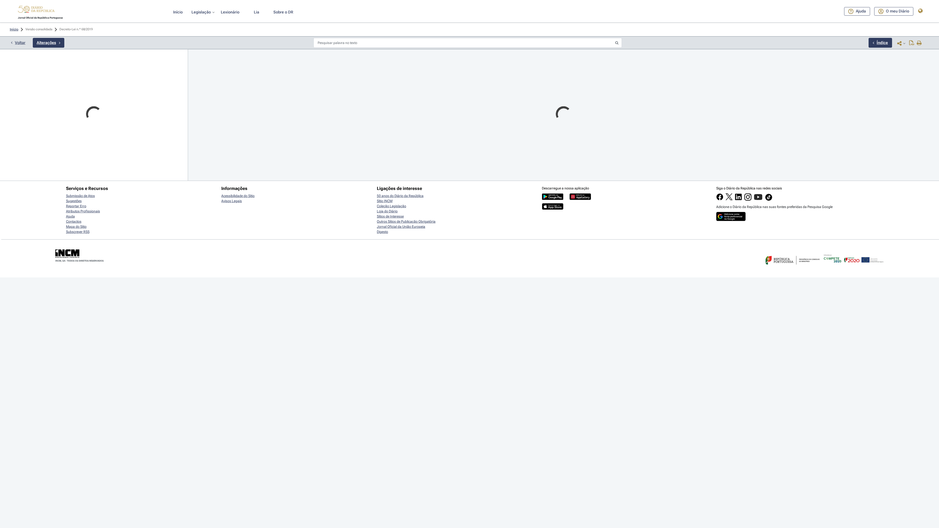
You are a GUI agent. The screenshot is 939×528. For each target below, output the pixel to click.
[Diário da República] (36, 10)
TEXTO (199, 138)
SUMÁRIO (202, 121)
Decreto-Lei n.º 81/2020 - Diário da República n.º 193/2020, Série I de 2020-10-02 (307, 474)
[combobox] (93, 81)
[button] (36, 10)
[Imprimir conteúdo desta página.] (919, 43)
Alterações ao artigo (217, 467)
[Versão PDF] (911, 43)
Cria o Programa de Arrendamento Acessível (231, 130)
